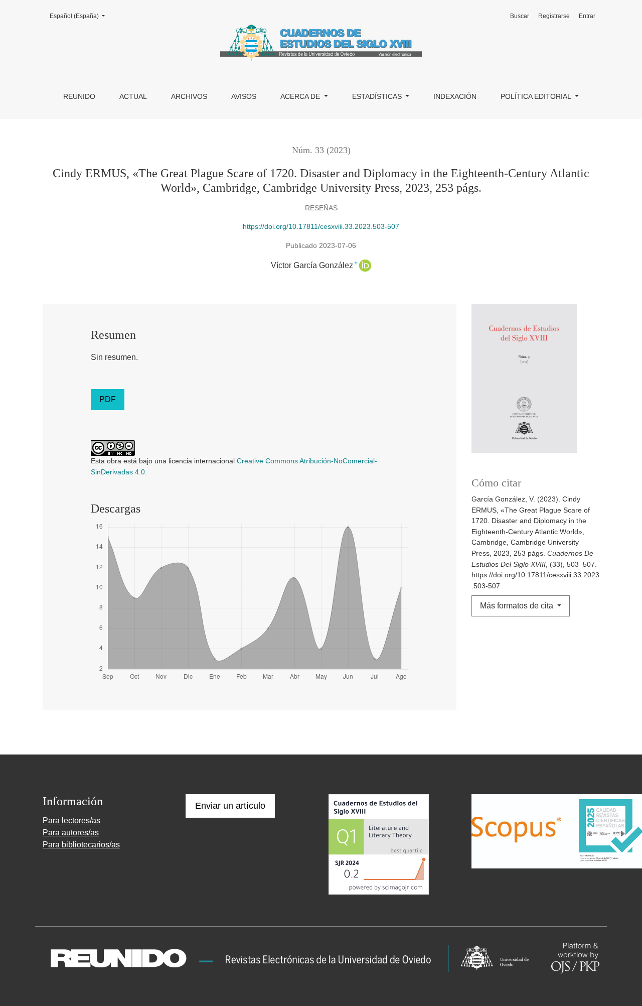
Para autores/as (71, 832)
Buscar (519, 16)
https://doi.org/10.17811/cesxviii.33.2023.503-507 (321, 226)
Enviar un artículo (230, 806)
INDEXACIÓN (454, 96)
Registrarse (554, 16)
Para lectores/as (71, 820)
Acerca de (301, 96)
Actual (133, 96)
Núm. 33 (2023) (321, 150)
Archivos (189, 96)
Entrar (587, 16)
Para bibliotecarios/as (81, 844)
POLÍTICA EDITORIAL (537, 96)
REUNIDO (79, 96)
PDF (107, 399)
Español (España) (80, 16)
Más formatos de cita (517, 605)
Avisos (243, 96)
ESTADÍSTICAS (378, 96)
